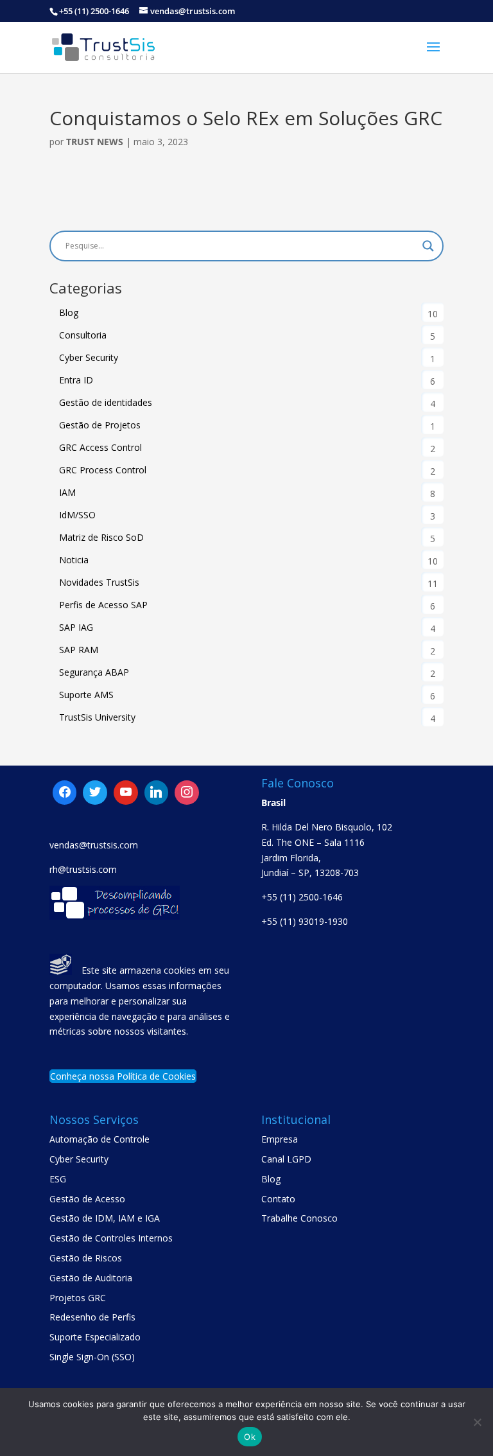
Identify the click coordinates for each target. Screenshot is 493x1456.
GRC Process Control (102, 470)
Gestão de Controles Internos (111, 1238)
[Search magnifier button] (428, 246)
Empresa (279, 1139)
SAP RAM (78, 650)
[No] (477, 1422)
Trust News (94, 142)
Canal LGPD (286, 1159)
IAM (67, 492)
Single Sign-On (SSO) (92, 1357)
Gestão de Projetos (100, 425)
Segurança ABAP (94, 672)
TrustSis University (97, 717)
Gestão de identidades (105, 402)
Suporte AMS (86, 695)
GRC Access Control (100, 447)
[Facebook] (64, 792)
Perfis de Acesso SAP (103, 605)
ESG (57, 1179)
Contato (278, 1199)
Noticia (74, 560)
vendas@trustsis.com (93, 845)
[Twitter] (125, 792)
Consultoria (83, 335)
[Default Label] (95, 792)
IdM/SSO (77, 515)
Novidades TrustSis (99, 582)
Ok (249, 1437)
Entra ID (76, 380)
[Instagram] (156, 792)
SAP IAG (76, 627)
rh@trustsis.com (83, 869)
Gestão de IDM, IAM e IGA (104, 1218)
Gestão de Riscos (85, 1258)
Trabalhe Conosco (299, 1218)
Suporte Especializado (95, 1337)
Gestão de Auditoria (90, 1278)
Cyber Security (88, 357)
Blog (68, 312)
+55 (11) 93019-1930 (304, 921)
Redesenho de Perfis (92, 1317)
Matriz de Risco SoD (101, 537)
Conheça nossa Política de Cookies (123, 1076)
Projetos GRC (77, 1298)
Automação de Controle (99, 1139)
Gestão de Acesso (87, 1199)
